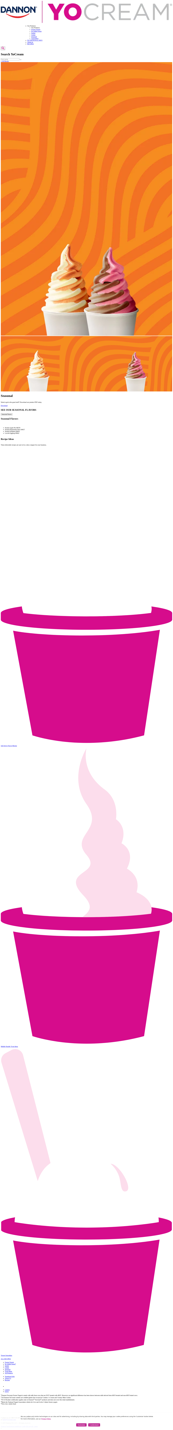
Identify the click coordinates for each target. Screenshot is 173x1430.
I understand (94, 1425)
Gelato (33, 35)
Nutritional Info (10, 1376)
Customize (81, 1425)
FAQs (7, 1391)
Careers (7, 1390)
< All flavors (5, 61)
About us (30, 42)
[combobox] (10, 59)
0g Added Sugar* (10, 1364)
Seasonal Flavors (7, 414)
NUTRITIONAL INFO (34, 40)
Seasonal (34, 37)
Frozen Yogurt (35, 29)
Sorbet (33, 33)
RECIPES (30, 44)
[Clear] (20, 59)
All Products (9, 1373)
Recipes (7, 1380)
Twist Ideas (34, 38)
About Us (8, 1378)
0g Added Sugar (36, 31)
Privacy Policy (46, 1419)
